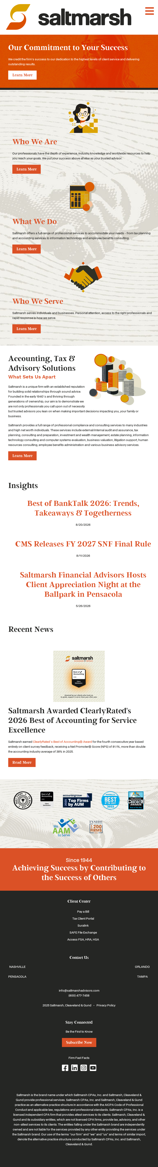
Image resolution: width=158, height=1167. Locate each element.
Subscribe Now (79, 1042)
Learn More (22, 75)
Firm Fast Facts (79, 1058)
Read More (21, 762)
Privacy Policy (105, 1005)
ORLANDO (142, 967)
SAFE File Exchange (83, 932)
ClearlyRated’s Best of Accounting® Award (62, 742)
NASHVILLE (17, 967)
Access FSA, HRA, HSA (83, 939)
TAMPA (142, 976)
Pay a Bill (83, 911)
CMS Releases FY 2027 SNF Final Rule (83, 544)
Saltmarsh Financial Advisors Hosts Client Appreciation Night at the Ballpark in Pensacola (83, 584)
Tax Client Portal (83, 918)
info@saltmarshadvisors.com (79, 990)
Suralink (83, 925)
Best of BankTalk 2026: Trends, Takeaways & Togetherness (83, 508)
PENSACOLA (17, 976)
